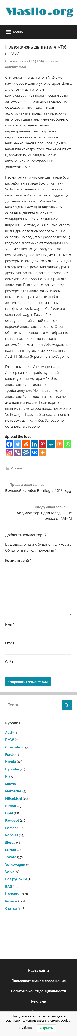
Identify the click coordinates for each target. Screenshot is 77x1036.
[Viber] (17, 452)
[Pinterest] (42, 444)
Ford (9, 755)
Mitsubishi (13, 798)
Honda (10, 762)
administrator (15, 67)
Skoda (10, 843)
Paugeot (12, 820)
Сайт (9, 662)
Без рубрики (16, 879)
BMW (9, 740)
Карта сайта (38, 971)
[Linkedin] (34, 444)
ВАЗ (8, 887)
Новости (12, 894)
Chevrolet (13, 747)
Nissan (10, 806)
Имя (9, 624)
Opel (9, 813)
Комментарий (18, 561)
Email (10, 643)
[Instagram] (9, 452)
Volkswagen (15, 865)
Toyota (10, 857)
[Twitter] (17, 444)
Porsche (12, 828)
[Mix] (59, 444)
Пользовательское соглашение (38, 981)
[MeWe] (51, 444)
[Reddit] (26, 444)
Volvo (10, 872)
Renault (11, 835)
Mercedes (13, 791)
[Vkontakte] (34, 452)
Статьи (16, 468)
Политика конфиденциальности (38, 991)
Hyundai (12, 769)
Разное (11, 901)
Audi (9, 733)
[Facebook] (9, 444)
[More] (42, 452)
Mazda (10, 784)
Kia (7, 776)
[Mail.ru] (26, 452)
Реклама (38, 1001)
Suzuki (10, 850)
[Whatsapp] (67, 444)
